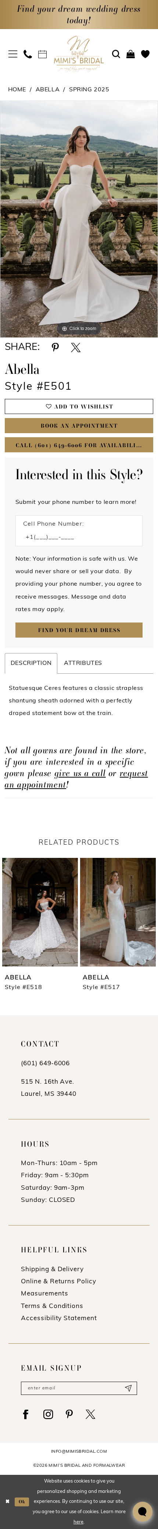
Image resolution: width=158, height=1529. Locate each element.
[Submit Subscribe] (128, 1388)
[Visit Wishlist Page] (145, 54)
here (78, 1522)
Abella (48, 90)
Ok (22, 1501)
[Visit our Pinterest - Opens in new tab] (69, 1414)
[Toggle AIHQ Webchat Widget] (142, 1512)
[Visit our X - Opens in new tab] (91, 1414)
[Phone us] (28, 54)
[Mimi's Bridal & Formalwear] (79, 53)
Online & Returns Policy (58, 1282)
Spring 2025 (89, 90)
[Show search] (116, 54)
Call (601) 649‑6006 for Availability (80, 445)
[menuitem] (12, 54)
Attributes (83, 663)
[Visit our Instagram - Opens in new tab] (48, 1414)
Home (17, 90)
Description (31, 663)
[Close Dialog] (7, 1502)
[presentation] (40, 912)
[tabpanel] (79, 219)
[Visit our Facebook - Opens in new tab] (26, 1414)
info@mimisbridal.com (79, 1451)
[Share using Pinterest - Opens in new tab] (55, 348)
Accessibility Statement (59, 1318)
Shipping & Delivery (52, 1269)
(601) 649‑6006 (45, 1063)
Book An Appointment (79, 425)
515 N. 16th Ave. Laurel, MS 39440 (48, 1088)
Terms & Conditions (52, 1306)
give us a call (80, 773)
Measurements (44, 1294)
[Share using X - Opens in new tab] (75, 348)
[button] (12, 54)
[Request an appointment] (42, 54)
